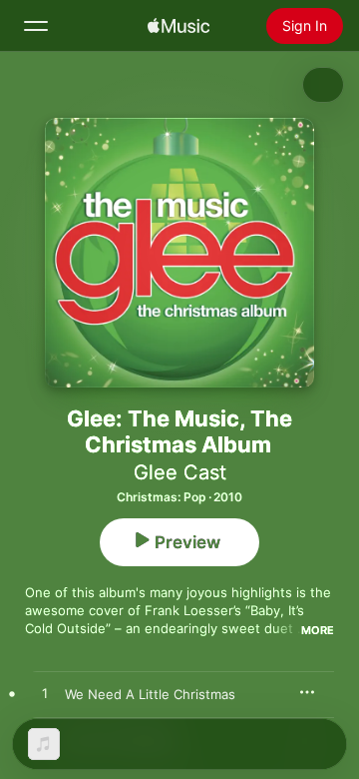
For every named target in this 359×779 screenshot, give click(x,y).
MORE (317, 630)
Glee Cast (180, 472)
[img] (178, 26)
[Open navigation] (36, 26)
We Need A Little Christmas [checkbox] (150, 694)
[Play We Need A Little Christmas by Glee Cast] (45, 694)
